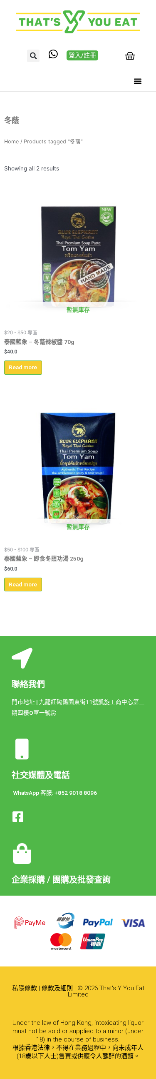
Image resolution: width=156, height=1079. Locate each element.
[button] (33, 56)
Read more (23, 367)
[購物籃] (130, 56)
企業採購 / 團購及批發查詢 (61, 880)
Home (11, 141)
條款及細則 (57, 988)
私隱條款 (24, 988)
